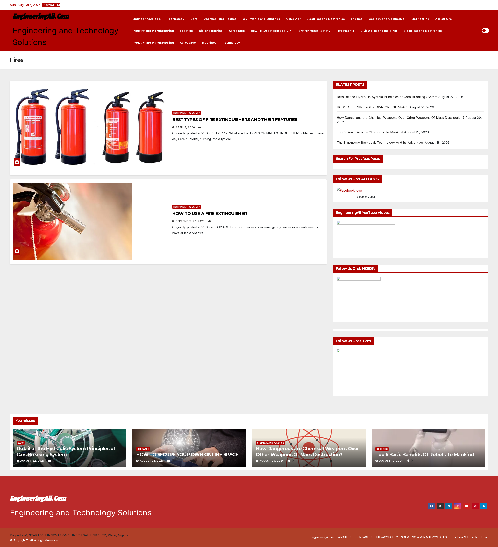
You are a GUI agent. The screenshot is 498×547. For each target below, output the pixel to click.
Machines (209, 42)
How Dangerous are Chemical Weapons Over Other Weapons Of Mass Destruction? (400, 117)
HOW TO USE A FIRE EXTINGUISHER (209, 213)
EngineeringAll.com (41, 16)
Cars (193, 18)
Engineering (420, 18)
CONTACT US (364, 537)
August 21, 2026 (152, 460)
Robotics (186, 30)
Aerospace (237, 30)
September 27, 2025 (190, 221)
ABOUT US (345, 537)
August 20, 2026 (272, 460)
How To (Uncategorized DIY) (271, 30)
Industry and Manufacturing (153, 30)
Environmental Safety (314, 30)
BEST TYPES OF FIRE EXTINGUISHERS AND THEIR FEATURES (234, 119)
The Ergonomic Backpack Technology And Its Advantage (380, 142)
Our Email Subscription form (469, 537)
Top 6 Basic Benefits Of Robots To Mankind (370, 132)
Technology (175, 18)
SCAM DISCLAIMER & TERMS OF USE (424, 537)
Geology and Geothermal (387, 18)
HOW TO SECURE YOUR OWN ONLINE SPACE (373, 107)
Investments (345, 30)
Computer (293, 18)
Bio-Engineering (211, 30)
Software (143, 449)
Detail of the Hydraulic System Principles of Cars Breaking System (387, 97)
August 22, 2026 (33, 460)
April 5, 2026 (186, 127)
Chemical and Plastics (220, 18)
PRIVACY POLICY (387, 537)
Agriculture (443, 18)
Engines (357, 18)
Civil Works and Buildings (261, 18)
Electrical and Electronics (326, 18)
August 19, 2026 (391, 460)
